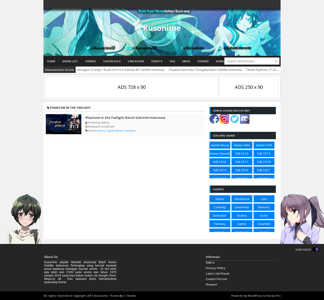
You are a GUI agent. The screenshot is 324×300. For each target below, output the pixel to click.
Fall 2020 (241, 170)
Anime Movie (220, 145)
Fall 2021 (263, 170)
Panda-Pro (273, 295)
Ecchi (264, 215)
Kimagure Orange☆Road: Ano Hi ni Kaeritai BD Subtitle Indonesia (121, 70)
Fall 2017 (241, 162)
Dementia (242, 207)
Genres (90, 61)
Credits (156, 61)
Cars (263, 199)
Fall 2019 (219, 170)
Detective (220, 215)
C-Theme (129, 295)
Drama (242, 215)
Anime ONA (242, 145)
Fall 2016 (219, 162)
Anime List (70, 61)
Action (101, 130)
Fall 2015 (263, 153)
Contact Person (216, 279)
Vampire (130, 130)
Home (51, 61)
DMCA (186, 61)
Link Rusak (136, 61)
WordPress (255, 295)
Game (241, 224)
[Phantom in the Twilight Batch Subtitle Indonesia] (63, 124)
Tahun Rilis (112, 61)
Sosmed (203, 61)
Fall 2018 (263, 162)
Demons (264, 207)
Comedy (220, 207)
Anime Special (220, 153)
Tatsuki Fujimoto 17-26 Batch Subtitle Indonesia (277, 70)
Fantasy (220, 224)
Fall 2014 (241, 153)
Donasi (221, 61)
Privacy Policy (215, 268)
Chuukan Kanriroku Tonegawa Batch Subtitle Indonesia (205, 70)
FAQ (172, 61)
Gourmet (264, 224)
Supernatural (115, 130)
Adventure (242, 199)
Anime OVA (264, 145)
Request (211, 284)
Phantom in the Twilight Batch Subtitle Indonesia (125, 117)
